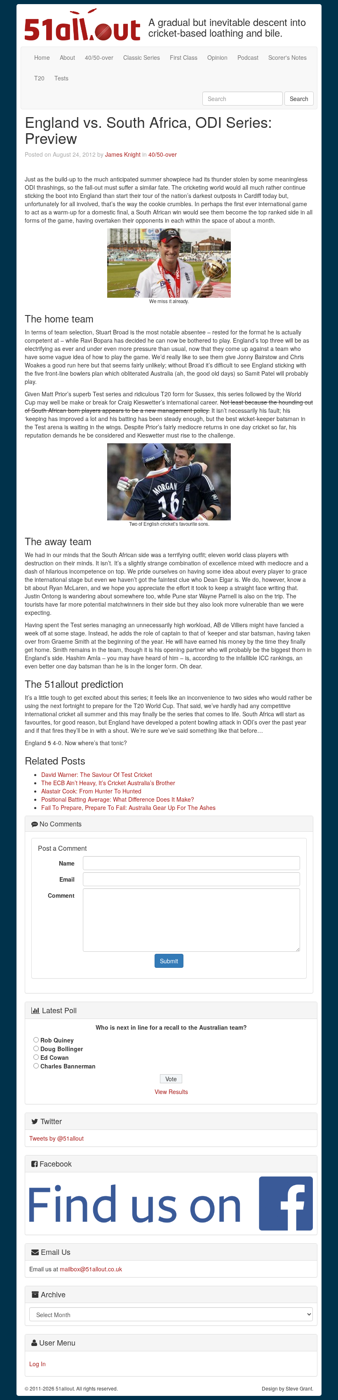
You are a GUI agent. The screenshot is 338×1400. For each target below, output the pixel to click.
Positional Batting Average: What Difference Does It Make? (117, 799)
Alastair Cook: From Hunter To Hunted (91, 791)
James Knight (123, 154)
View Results (171, 1091)
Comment (61, 895)
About (67, 57)
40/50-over (99, 57)
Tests (61, 78)
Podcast (247, 57)
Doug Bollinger (61, 1049)
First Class (183, 57)
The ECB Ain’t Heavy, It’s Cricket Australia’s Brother (108, 783)
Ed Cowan (54, 1057)
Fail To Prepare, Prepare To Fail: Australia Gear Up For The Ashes (128, 807)
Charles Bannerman (68, 1066)
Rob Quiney (57, 1040)
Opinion (217, 57)
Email (67, 879)
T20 (39, 78)
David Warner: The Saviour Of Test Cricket (96, 774)
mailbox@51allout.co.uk (91, 1269)
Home (42, 57)
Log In (37, 1364)
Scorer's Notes (287, 57)
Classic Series (141, 57)
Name (67, 863)
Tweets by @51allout (56, 1138)
